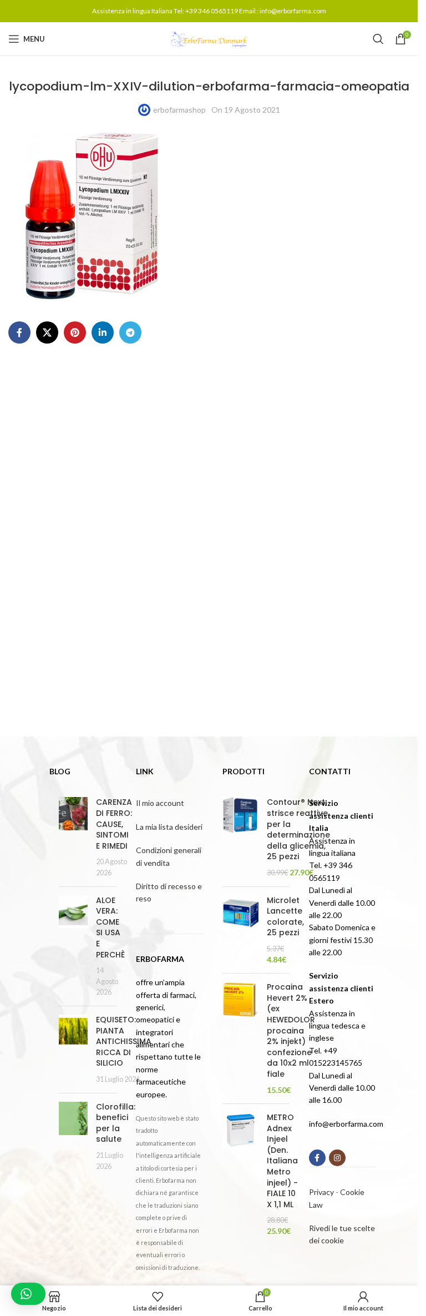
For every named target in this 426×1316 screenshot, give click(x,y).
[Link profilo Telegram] (130, 332)
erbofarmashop (179, 109)
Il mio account (160, 803)
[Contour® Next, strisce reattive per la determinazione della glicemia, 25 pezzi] (240, 837)
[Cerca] (378, 39)
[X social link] (47, 332)
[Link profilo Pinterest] (75, 332)
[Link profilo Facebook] (19, 332)
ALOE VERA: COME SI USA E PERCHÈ (110, 927)
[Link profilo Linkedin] (103, 332)
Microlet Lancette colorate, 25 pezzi (285, 917)
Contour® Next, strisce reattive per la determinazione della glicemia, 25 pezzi (298, 829)
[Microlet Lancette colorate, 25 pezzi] (240, 930)
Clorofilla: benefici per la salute (115, 1123)
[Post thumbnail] (73, 837)
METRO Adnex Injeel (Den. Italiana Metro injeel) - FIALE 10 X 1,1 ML (282, 1161)
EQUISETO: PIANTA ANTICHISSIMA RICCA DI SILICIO (123, 1041)
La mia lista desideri (169, 826)
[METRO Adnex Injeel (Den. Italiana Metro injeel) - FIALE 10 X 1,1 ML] (240, 1174)
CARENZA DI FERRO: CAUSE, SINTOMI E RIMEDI (114, 823)
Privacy (321, 1192)
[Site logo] (209, 38)
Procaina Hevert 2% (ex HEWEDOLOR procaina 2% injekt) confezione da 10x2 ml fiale (291, 1031)
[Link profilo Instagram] (337, 1157)
